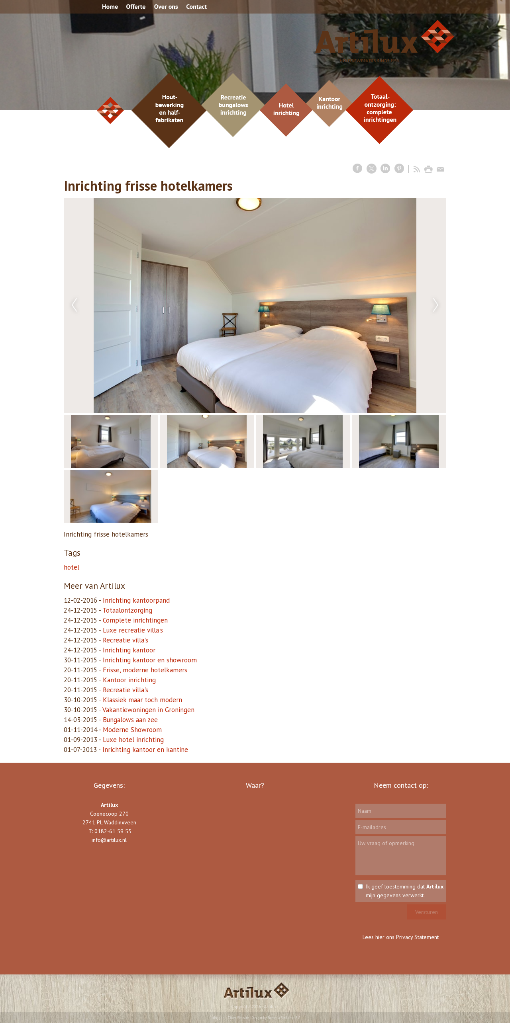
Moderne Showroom (132, 729)
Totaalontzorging (127, 610)
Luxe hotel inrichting (133, 739)
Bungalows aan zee (130, 719)
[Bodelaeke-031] (255, 305)
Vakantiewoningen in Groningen (148, 709)
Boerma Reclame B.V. (283, 1017)
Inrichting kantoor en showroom (150, 660)
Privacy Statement (417, 937)
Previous (74, 305)
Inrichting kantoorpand (136, 600)
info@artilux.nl (109, 839)
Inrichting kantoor (129, 650)
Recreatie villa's (125, 640)
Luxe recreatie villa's (133, 630)
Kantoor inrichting (129, 679)
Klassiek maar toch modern (142, 699)
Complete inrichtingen (135, 620)
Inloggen (217, 1017)
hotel (71, 567)
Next (436, 305)
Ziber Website (238, 1017)
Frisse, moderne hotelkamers (145, 670)
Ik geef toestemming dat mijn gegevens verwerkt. (404, 891)
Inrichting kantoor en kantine (145, 749)
